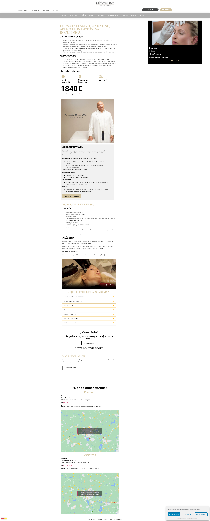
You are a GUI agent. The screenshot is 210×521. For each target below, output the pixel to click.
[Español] (5, 518)
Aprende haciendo (70, 314)
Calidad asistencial (70, 323)
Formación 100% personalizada (74, 297)
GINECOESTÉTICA (113, 15)
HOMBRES (101, 15)
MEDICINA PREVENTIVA (137, 15)
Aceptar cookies (174, 514)
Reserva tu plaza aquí (86, 94)
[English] (2, 518)
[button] (89, 297)
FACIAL (64, 15)
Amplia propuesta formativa (73, 301)
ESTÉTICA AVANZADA (87, 15)
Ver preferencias (201, 514)
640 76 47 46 (67, 465)
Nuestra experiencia (70, 310)
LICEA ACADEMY (22, 10)
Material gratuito (69, 305)
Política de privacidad (192, 518)
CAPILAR (125, 15)
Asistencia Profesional (71, 318)
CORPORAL (73, 15)
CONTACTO (55, 10)
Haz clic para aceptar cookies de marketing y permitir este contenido (89, 431)
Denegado (188, 514)
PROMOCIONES (34, 10)
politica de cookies (182, 518)
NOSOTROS (45, 10)
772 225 (65, 403)
